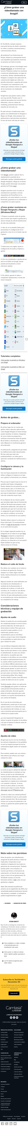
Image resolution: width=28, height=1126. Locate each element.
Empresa (16, 1046)
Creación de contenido (5, 1069)
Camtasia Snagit (4, 1034)
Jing (1, 1049)
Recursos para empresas (6, 1098)
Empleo (2, 1096)
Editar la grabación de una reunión (6, 1058)
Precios (2, 1089)
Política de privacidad (8, 1116)
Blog (15, 1059)
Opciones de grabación (19, 1032)
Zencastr (7, 686)
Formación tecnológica (5, 1066)
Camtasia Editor (4, 1032)
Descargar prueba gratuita (14, 159)
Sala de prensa (4, 1091)
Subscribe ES (14, 993)
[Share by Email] (15, 1123)
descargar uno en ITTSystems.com (12, 790)
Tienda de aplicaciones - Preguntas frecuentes (6, 1104)
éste (15, 880)
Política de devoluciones (6, 1109)
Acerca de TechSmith (5, 1084)
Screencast (3, 1039)
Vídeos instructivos (5, 1061)
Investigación (16, 1062)
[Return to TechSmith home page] (6, 2)
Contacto (3, 1086)
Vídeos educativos (18, 1044)
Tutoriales (16, 1057)
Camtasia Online (4, 1046)
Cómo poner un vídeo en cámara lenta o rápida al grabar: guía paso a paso (14, 954)
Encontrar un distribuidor (6, 1101)
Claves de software (18, 1074)
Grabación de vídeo (20, 903)
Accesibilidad (17, 1116)
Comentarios (3, 1071)
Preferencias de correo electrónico (18, 1077)
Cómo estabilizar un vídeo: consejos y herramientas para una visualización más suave (14, 945)
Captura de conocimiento (6, 1064)
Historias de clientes (18, 1067)
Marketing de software (18, 1039)
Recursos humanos (18, 1037)
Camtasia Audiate (4, 1037)
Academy (16, 1064)
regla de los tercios (13, 524)
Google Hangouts (6, 69)
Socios (2, 1093)
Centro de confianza (18, 1071)
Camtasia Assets (4, 1042)
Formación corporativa (18, 1034)
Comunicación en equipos (19, 1042)
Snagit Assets (3, 1044)
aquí (14, 186)
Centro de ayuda (17, 1069)
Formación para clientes (6, 1055)
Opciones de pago (4, 1107)
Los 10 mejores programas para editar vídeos (13, 962)
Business (8, 903)
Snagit (6, 175)
